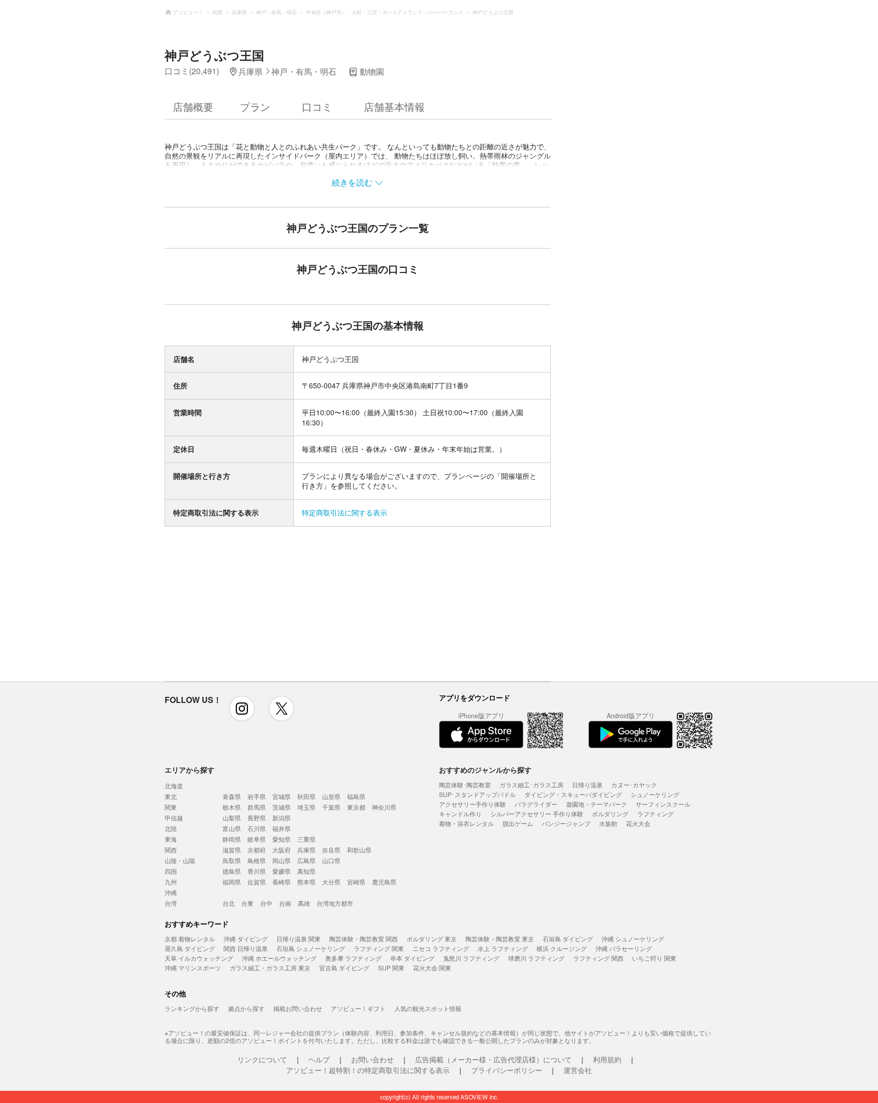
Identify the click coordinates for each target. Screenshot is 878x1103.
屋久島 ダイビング (190, 948)
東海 (171, 839)
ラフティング (655, 813)
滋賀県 (232, 849)
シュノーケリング (655, 794)
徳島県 (232, 871)
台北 (229, 903)
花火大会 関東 (432, 967)
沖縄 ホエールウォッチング (279, 958)
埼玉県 (306, 807)
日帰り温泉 (587, 784)
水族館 (608, 823)
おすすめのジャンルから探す (485, 769)
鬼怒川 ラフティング (471, 958)
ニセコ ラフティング (441, 948)
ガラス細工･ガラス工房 (531, 784)
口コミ (317, 106)
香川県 (256, 871)
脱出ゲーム (518, 823)
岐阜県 (256, 839)
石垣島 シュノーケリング (310, 948)
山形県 (331, 796)
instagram (242, 708)
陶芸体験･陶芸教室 (465, 784)
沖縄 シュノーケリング (633, 938)
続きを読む (352, 182)
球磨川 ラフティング (536, 958)
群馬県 (256, 807)
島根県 (256, 860)
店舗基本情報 (394, 106)
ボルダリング (610, 813)
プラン (255, 106)
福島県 (356, 796)
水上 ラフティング (503, 948)
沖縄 (171, 892)
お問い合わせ (372, 1059)
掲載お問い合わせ (297, 1008)
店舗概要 (193, 106)
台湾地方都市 (335, 903)
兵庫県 (306, 849)
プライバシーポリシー (506, 1070)
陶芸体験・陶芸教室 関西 (363, 938)
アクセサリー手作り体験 (472, 804)
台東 (247, 903)
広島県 (306, 860)
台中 (266, 903)
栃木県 (232, 807)
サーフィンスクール (663, 804)
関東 (171, 807)
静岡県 (232, 839)
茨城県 (281, 807)
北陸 (171, 828)
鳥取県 (232, 860)
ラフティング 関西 (598, 958)
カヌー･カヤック (634, 784)
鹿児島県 (384, 881)
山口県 (331, 860)
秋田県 (306, 796)
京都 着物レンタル (190, 938)
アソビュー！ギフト (358, 1008)
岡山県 (281, 860)
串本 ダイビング (412, 958)
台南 (285, 903)
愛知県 (281, 839)
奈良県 (331, 849)
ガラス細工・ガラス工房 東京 (270, 967)
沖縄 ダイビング (246, 938)
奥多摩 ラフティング (353, 958)
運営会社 (577, 1070)
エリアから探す (189, 769)
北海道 (174, 785)
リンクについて (262, 1059)
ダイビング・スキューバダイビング (573, 794)
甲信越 (174, 817)
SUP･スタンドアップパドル (477, 794)
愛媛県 (281, 871)
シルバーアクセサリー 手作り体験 (536, 813)
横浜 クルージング (562, 948)
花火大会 (638, 823)
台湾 (171, 903)
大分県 (331, 881)
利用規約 (607, 1059)
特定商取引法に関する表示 (344, 512)
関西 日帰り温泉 (246, 948)
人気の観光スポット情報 (427, 1008)
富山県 (232, 828)
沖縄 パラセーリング (623, 948)
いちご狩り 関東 (654, 958)
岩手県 (256, 796)
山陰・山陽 (180, 860)
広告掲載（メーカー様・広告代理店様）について (493, 1059)
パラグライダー (536, 804)
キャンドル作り (460, 813)
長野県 (256, 817)
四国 (171, 871)
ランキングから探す (192, 1008)
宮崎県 (356, 881)
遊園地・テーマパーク (596, 804)
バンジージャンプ (566, 823)
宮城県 (281, 796)
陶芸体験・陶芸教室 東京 (499, 938)
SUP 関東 (391, 967)
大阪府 (281, 849)
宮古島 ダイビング (344, 967)
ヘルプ (319, 1059)
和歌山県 (359, 849)
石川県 (256, 828)
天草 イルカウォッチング (199, 958)
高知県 (306, 871)
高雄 (304, 903)
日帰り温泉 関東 (298, 938)
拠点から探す (246, 1008)
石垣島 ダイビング (568, 938)
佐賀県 (256, 881)
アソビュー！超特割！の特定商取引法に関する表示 (368, 1070)
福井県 (281, 828)
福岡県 (232, 881)
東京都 (356, 807)
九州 (171, 881)
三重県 (306, 839)
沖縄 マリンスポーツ (193, 967)
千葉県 (331, 807)
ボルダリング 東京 (431, 938)
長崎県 (281, 881)
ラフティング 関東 (379, 948)
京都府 (256, 849)
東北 (171, 796)
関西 (171, 849)
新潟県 (281, 817)
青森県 (232, 796)
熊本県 (306, 881)
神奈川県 (384, 807)
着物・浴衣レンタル (466, 823)
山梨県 (232, 817)
